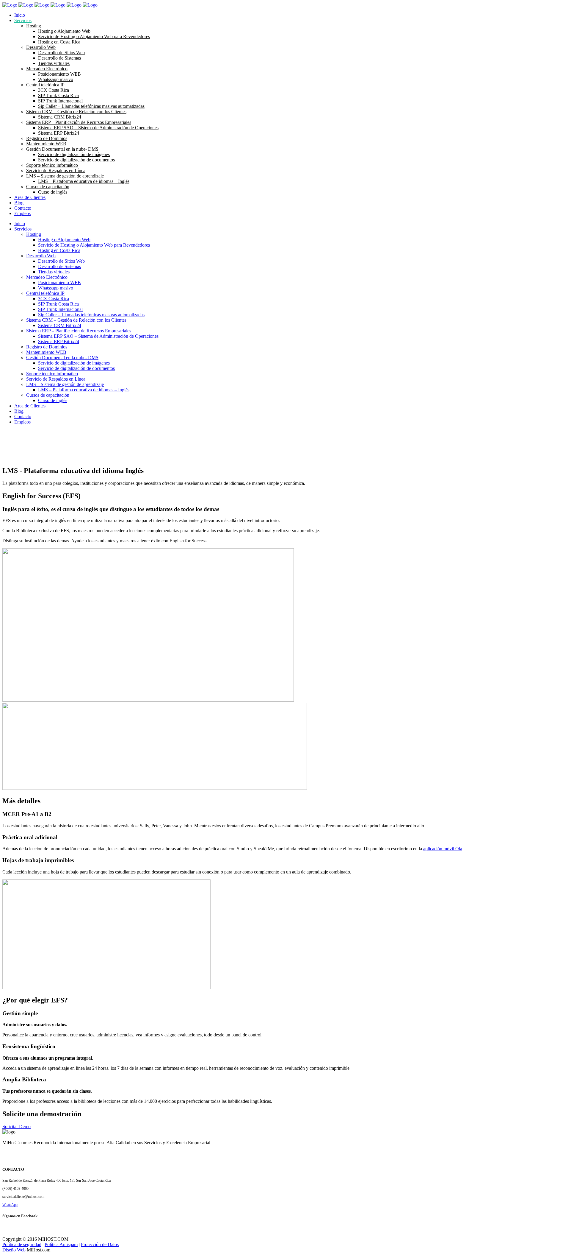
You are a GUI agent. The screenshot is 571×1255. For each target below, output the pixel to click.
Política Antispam (61, 1244)
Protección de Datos (100, 1244)
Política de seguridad (21, 1244)
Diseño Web (14, 1249)
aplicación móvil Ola (442, 848)
